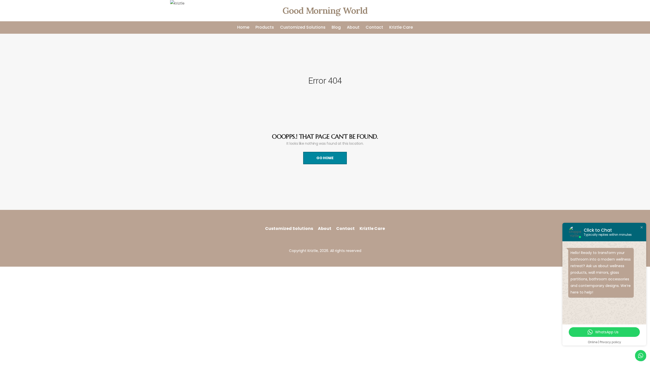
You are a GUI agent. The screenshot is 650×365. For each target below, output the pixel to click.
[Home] (177, 10)
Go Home (325, 157)
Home (243, 27)
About (353, 27)
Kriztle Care (401, 27)
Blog (336, 27)
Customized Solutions (303, 27)
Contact (374, 27)
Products (264, 27)
